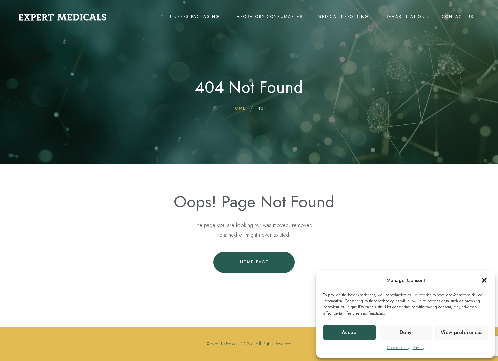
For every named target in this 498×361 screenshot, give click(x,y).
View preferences (461, 332)
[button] (484, 280)
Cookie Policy (398, 348)
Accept (349, 332)
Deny (405, 332)
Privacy (418, 348)
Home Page (254, 262)
